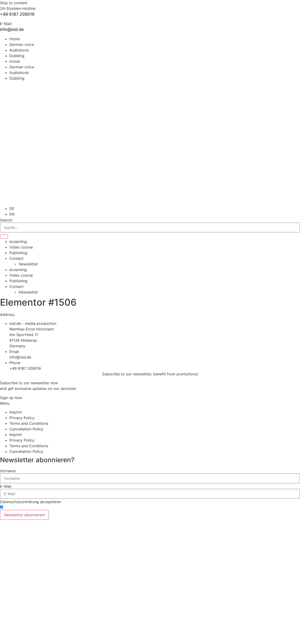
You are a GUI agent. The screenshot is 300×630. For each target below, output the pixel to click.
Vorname (8, 471)
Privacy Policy (21, 417)
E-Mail (5, 486)
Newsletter (28, 264)
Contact (16, 258)
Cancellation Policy (26, 429)
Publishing (18, 252)
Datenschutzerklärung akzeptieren (30, 502)
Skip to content (13, 2)
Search (6, 220)
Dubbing (16, 55)
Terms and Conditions (28, 423)
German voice (21, 44)
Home (14, 39)
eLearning (18, 241)
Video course (21, 247)
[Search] (4, 236)
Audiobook (19, 50)
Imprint (15, 412)
